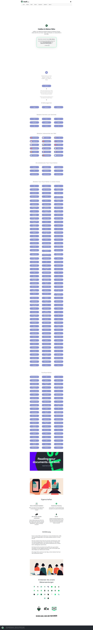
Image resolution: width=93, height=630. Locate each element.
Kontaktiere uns (22, 628)
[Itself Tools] (46, 611)
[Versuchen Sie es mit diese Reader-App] (46, 461)
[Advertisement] (46, 14)
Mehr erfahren (52, 39)
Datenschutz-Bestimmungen (46, 43)
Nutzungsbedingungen (47, 42)
